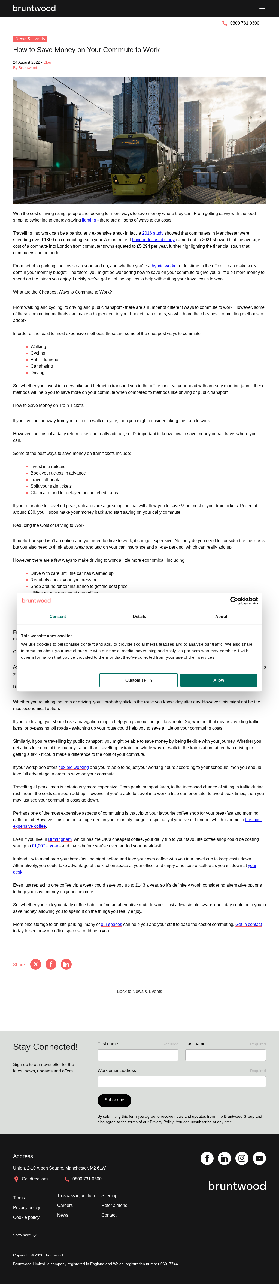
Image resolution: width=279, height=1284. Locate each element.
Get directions (35, 1179)
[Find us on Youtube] (259, 1159)
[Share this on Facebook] (51, 965)
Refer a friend (114, 1205)
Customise (135, 680)
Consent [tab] (58, 616)
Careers (65, 1205)
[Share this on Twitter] (35, 965)
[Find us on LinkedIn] (224, 1159)
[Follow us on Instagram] (241, 1159)
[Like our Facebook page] (207, 1159)
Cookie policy (26, 1217)
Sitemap (109, 1195)
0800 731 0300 (244, 23)
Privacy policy (26, 1207)
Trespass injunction (76, 1195)
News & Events (30, 38)
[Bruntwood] (34, 9)
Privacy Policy (162, 1122)
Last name (225, 1043)
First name (138, 1043)
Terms (19, 1197)
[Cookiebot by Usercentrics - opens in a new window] (234, 601)
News (62, 1215)
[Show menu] (262, 8)
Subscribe (114, 1100)
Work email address (182, 1070)
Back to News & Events (139, 991)
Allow (218, 680)
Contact (108, 1215)
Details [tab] (139, 616)
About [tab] (221, 616)
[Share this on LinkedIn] (66, 965)
